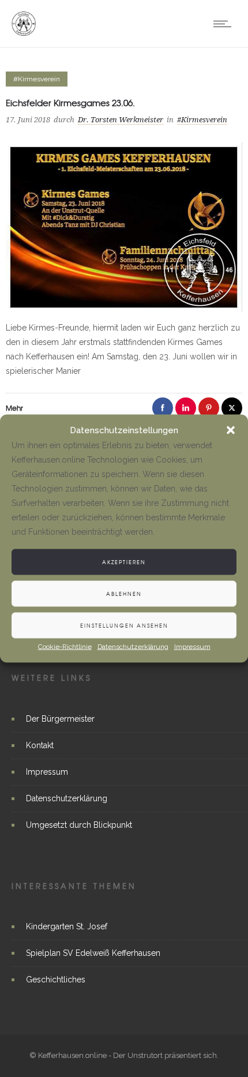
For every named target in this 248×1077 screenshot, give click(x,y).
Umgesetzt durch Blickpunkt (79, 825)
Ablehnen (124, 593)
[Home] (24, 32)
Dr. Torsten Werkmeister (120, 119)
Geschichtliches (55, 979)
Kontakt (40, 745)
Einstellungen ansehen (124, 625)
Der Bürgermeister (60, 718)
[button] (230, 430)
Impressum (192, 647)
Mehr (14, 408)
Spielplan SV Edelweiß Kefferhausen (93, 953)
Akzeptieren (124, 561)
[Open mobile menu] (224, 23)
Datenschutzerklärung (132, 647)
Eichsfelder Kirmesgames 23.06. (70, 102)
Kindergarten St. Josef (66, 926)
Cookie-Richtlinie (65, 647)
